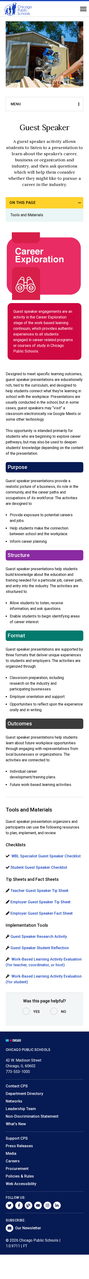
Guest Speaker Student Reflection (39, 948)
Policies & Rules (20, 1176)
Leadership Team (21, 1109)
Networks (14, 1101)
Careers (13, 1161)
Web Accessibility (21, 1184)
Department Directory (24, 1093)
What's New (16, 1124)
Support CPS (17, 1138)
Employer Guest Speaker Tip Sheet (40, 902)
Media (11, 1153)
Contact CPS (17, 1086)
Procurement (17, 1168)
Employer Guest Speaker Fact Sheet (41, 913)
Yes (36, 1012)
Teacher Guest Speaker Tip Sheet (39, 890)
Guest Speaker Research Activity (38, 936)
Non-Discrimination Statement (32, 1116)
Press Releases (19, 1146)
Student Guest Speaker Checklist (39, 867)
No (63, 1012)
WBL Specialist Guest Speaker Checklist (46, 856)
